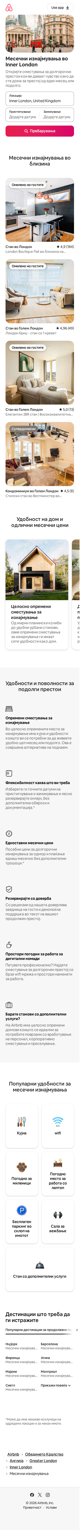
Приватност (32, 1507)
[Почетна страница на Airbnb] (9, 7)
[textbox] (22, 117)
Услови (51, 1507)
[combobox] (39, 101)
